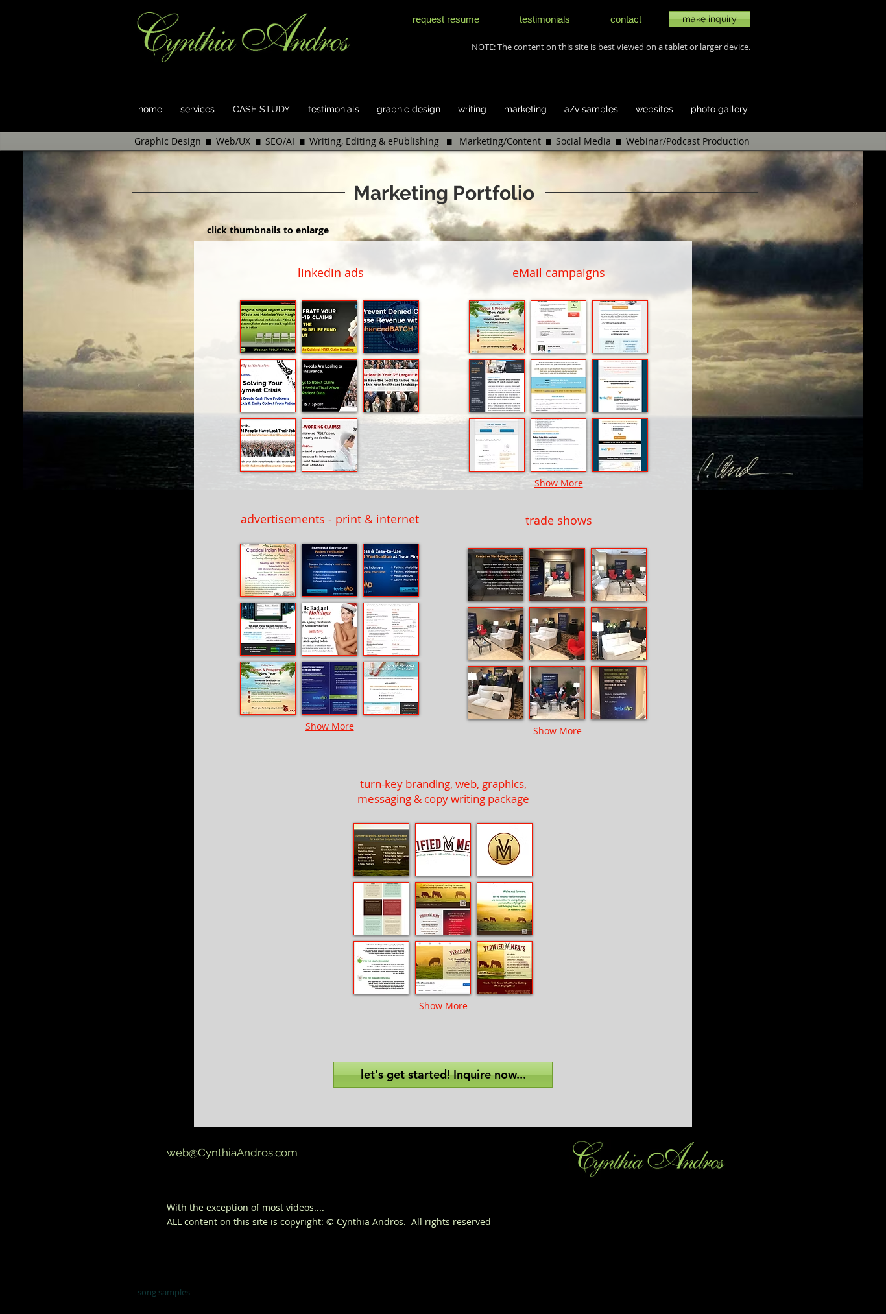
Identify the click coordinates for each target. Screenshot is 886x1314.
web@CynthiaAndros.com (232, 1152)
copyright (300, 1221)
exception (228, 1207)
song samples (164, 1292)
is (275, 1221)
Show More (329, 726)
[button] (268, 326)
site (260, 1221)
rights (437, 1221)
